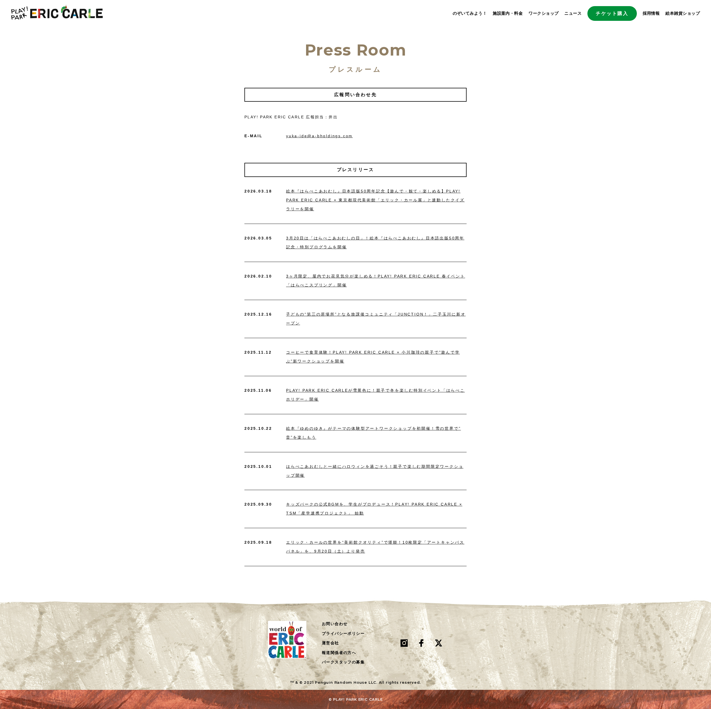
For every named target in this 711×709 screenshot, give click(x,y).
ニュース (573, 13)
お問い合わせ (334, 623)
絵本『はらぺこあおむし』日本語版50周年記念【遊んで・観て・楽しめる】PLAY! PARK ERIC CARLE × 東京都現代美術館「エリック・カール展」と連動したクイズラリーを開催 (375, 200)
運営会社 (330, 643)
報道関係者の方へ (339, 652)
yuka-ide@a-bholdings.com (319, 136)
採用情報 (651, 13)
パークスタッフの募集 (343, 662)
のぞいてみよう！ (470, 13)
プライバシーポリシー (343, 633)
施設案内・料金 (508, 13)
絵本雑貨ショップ (682, 13)
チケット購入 (612, 13)
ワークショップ (544, 13)
